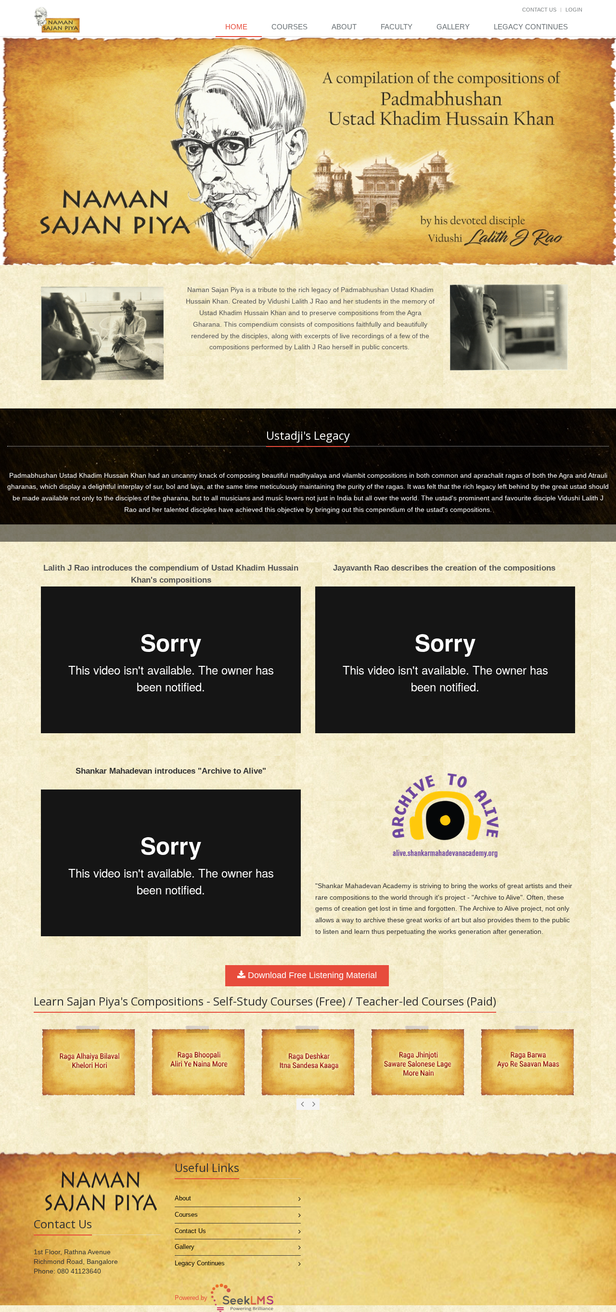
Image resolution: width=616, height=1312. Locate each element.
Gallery (453, 27)
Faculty (396, 27)
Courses (289, 27)
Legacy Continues (531, 27)
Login (573, 10)
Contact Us (539, 10)
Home (236, 27)
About (344, 27)
